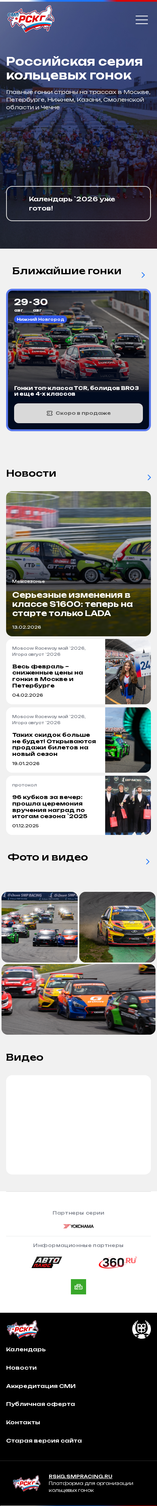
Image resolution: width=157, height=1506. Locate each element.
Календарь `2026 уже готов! (72, 203)
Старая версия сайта (44, 1440)
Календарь (26, 1349)
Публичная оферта (40, 1404)
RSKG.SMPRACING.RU (80, 1476)
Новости (21, 1367)
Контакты (23, 1422)
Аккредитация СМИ (40, 1386)
